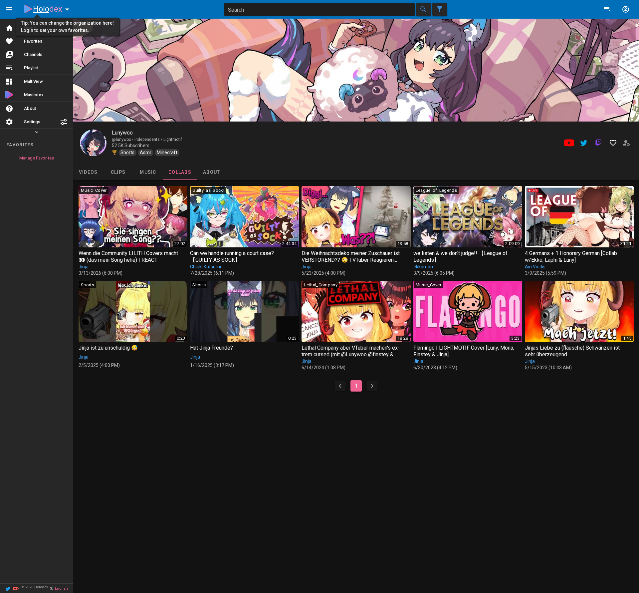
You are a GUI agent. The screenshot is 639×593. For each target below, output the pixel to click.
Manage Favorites (36, 157)
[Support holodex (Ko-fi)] (16, 588)
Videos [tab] (88, 172)
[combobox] (319, 9)
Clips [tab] (118, 172)
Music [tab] (148, 172)
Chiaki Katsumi (205, 266)
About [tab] (211, 172)
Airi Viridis (535, 266)
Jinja (84, 266)
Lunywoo (122, 133)
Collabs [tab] (179, 172)
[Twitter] (8, 588)
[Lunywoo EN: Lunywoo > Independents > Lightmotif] (93, 143)
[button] (64, 122)
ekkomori (423, 266)
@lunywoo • (123, 139)
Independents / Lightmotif (158, 139)
